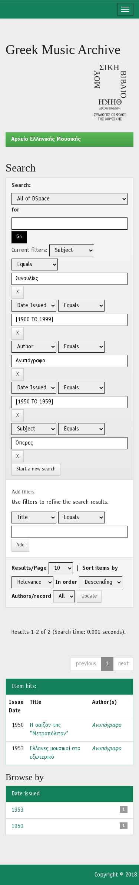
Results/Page (29, 568)
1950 (17, 826)
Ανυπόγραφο (106, 725)
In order (66, 582)
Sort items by (100, 568)
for (15, 210)
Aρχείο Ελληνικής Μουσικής (46, 139)
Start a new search (36, 469)
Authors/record (31, 596)
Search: (21, 186)
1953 (17, 810)
